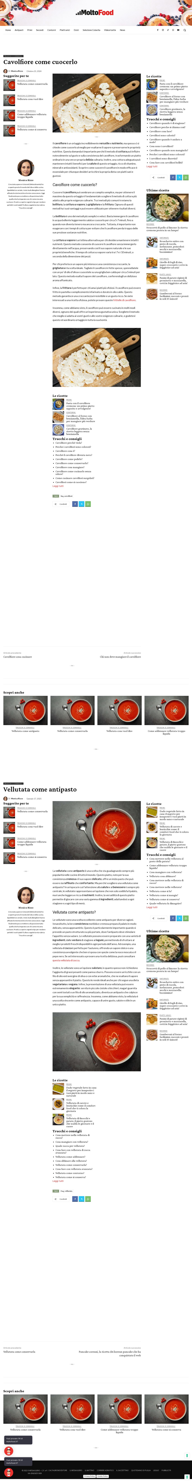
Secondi (150, 224)
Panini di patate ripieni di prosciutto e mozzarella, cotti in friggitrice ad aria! (174, 280)
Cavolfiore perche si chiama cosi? (167, 127)
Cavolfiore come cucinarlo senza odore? (73, 472)
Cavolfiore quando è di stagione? (167, 123)
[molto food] (94, 12)
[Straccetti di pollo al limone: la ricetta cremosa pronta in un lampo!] (167, 208)
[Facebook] (157, 30)
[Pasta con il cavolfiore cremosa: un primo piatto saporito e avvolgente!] (58, 404)
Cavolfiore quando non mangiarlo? (168, 150)
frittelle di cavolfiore (124, 300)
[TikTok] (167, 30)
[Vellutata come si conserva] (9, 131)
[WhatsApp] (173, 30)
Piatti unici (165, 274)
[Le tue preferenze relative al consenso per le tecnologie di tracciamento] (187, 1477)
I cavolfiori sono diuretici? (163, 158)
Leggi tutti (58, 486)
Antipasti (164, 238)
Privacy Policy (89, 1476)
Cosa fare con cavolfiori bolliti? (166, 162)
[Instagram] (162, 30)
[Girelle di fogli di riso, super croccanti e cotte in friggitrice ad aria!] (151, 263)
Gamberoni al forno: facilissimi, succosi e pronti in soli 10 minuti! (174, 296)
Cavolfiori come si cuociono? (71, 482)
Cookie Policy (102, 1476)
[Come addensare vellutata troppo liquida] (9, 115)
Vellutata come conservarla (32, 83)
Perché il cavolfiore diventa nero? (74, 454)
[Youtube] (178, 30)
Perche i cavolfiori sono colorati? (73, 446)
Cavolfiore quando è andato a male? (165, 141)
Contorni (71, 412)
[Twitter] (81, 504)
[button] (185, 30)
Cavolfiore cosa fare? (160, 131)
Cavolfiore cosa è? (65, 450)
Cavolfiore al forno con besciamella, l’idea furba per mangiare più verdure (80, 418)
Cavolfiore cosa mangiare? (70, 467)
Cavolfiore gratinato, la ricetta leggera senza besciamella (79, 431)
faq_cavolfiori (66, 496)
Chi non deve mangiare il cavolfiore (120, 656)
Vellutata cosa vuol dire (30, 99)
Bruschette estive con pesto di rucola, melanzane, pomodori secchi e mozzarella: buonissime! (172, 246)
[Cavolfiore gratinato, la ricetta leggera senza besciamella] (58, 430)
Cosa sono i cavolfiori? (161, 146)
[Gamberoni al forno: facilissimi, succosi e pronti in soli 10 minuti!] (151, 294)
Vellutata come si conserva (32, 129)
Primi (69, 400)
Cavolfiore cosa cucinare (17, 656)
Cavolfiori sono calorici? (162, 135)
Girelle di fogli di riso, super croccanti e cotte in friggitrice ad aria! (174, 265)
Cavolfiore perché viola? (69, 442)
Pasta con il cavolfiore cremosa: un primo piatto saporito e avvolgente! (80, 406)
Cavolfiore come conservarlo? (72, 463)
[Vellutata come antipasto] (25, 710)
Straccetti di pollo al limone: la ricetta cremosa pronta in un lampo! (167, 229)
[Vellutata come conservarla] (9, 85)
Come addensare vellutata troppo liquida (31, 115)
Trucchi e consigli (13, 56)
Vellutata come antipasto (25, 730)
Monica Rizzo (17, 71)
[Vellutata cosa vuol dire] (9, 100)
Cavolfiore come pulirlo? (69, 459)
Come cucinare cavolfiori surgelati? (75, 478)
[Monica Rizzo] (5, 71)
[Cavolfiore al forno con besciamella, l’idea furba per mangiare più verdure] (58, 417)
